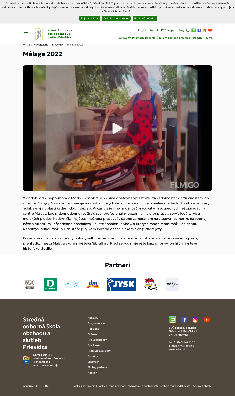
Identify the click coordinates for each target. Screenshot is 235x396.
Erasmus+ (185, 37)
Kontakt (154, 30)
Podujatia (93, 328)
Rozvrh (197, 37)
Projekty (93, 356)
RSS (163, 30)
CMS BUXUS (42, 386)
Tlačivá (207, 37)
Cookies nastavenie (83, 386)
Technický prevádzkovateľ (175, 386)
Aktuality (125, 37)
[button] (188, 30)
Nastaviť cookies (145, 18)
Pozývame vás (96, 323)
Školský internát (167, 37)
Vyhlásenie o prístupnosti (143, 386)
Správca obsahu (202, 386)
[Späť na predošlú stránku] (24, 44)
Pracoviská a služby (99, 350)
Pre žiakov (94, 345)
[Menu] (26, 34)
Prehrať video (117, 128)
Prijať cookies (90, 18)
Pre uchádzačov (97, 339)
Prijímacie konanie (143, 37)
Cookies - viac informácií (112, 386)
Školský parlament (98, 367)
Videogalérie (40, 44)
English (142, 30)
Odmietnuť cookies (116, 18)
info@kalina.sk (186, 345)
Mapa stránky (176, 30)
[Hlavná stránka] (28, 44)
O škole (92, 334)
